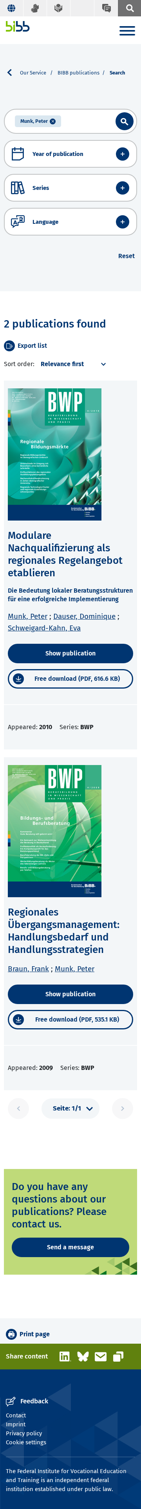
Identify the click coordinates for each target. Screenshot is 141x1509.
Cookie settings (26, 1442)
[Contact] (106, 8)
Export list (32, 345)
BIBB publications (78, 73)
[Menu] (127, 32)
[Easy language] (58, 8)
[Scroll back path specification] (12, 72)
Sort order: (19, 364)
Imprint (15, 1424)
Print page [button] (35, 1334)
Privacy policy (24, 1433)
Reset (126, 256)
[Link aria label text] (125, 121)
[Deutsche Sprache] (12, 8)
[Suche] (129, 8)
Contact (16, 1415)
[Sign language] (35, 8)
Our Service (33, 73)
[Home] (18, 26)
